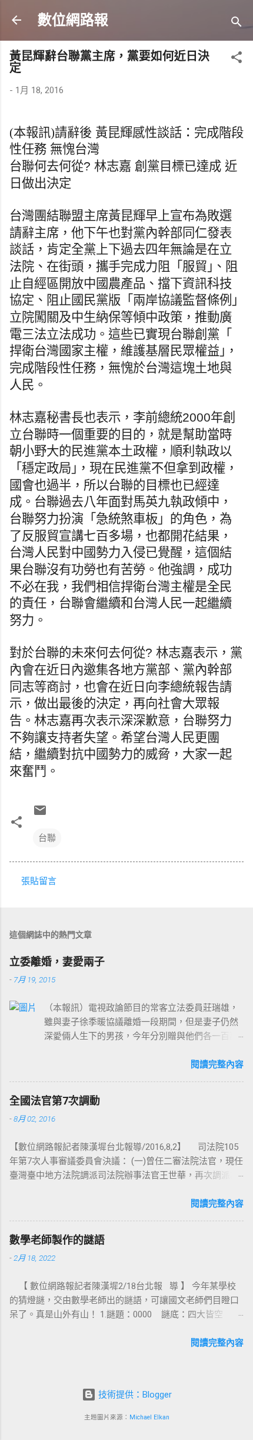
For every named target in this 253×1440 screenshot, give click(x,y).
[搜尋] (236, 24)
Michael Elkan (149, 1417)
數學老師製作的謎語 (57, 1240)
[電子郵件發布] (40, 814)
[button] (236, 59)
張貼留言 (38, 881)
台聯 (47, 838)
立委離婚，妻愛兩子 (57, 961)
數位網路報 (73, 20)
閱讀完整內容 (217, 1064)
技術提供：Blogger (134, 1394)
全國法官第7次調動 (54, 1100)
